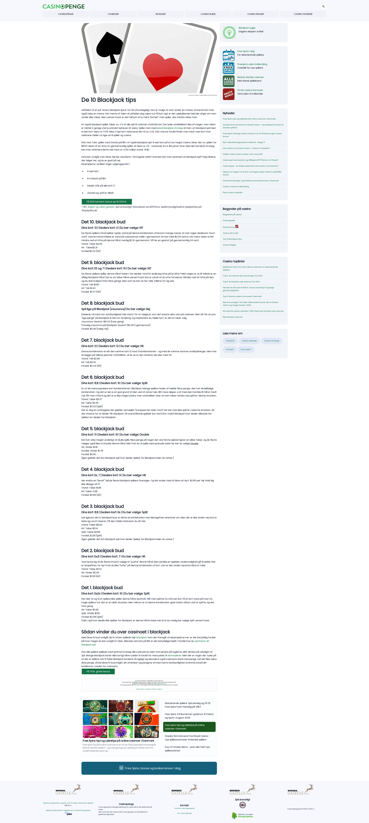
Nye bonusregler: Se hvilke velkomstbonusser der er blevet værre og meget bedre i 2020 (250, 304)
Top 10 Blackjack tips (232, 239)
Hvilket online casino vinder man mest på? (243, 154)
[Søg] (323, 6)
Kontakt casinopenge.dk (184, 808)
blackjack (142, 637)
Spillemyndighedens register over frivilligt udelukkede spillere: (68, 803)
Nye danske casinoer (233, 317)
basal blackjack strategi (170, 128)
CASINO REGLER (255, 14)
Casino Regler (229, 245)
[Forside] (63, 6)
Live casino (246, 349)
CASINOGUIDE (208, 14)
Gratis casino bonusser (250, 90)
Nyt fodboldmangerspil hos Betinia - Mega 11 (244, 142)
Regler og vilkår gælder (101, 207)
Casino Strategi (271, 340)
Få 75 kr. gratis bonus (98, 671)
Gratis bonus (229, 227)
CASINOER (113, 14)
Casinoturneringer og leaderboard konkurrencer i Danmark (251, 180)
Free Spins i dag (246, 51)
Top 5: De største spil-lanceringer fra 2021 (242, 275)
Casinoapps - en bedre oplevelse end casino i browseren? (250, 166)
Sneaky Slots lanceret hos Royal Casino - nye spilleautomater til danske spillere (111, 742)
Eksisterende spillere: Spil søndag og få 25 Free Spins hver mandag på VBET (187, 705)
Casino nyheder (249, 340)
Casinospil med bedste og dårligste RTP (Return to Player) (250, 160)
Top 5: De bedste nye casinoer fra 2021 (241, 281)
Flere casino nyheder (233, 192)
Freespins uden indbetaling (252, 64)
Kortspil (229, 349)
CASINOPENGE (66, 14)
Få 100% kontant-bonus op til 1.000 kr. (107, 201)
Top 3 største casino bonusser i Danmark (242, 296)
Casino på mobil (230, 233)
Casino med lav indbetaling (236, 186)
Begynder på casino (232, 214)
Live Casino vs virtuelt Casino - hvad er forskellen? (246, 148)
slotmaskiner (174, 655)
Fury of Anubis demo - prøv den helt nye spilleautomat (187, 748)
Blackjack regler (247, 28)
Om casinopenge (184, 813)
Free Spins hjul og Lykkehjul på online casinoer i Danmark (185, 726)
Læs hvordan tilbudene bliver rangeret (149, 689)
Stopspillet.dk (161, 684)
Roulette (230, 340)
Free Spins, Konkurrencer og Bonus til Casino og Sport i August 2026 (189, 715)
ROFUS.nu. (137, 685)
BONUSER (161, 14)
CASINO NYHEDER (303, 14)
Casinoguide (229, 220)
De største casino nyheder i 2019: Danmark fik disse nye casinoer (253, 311)
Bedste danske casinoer (250, 77)
